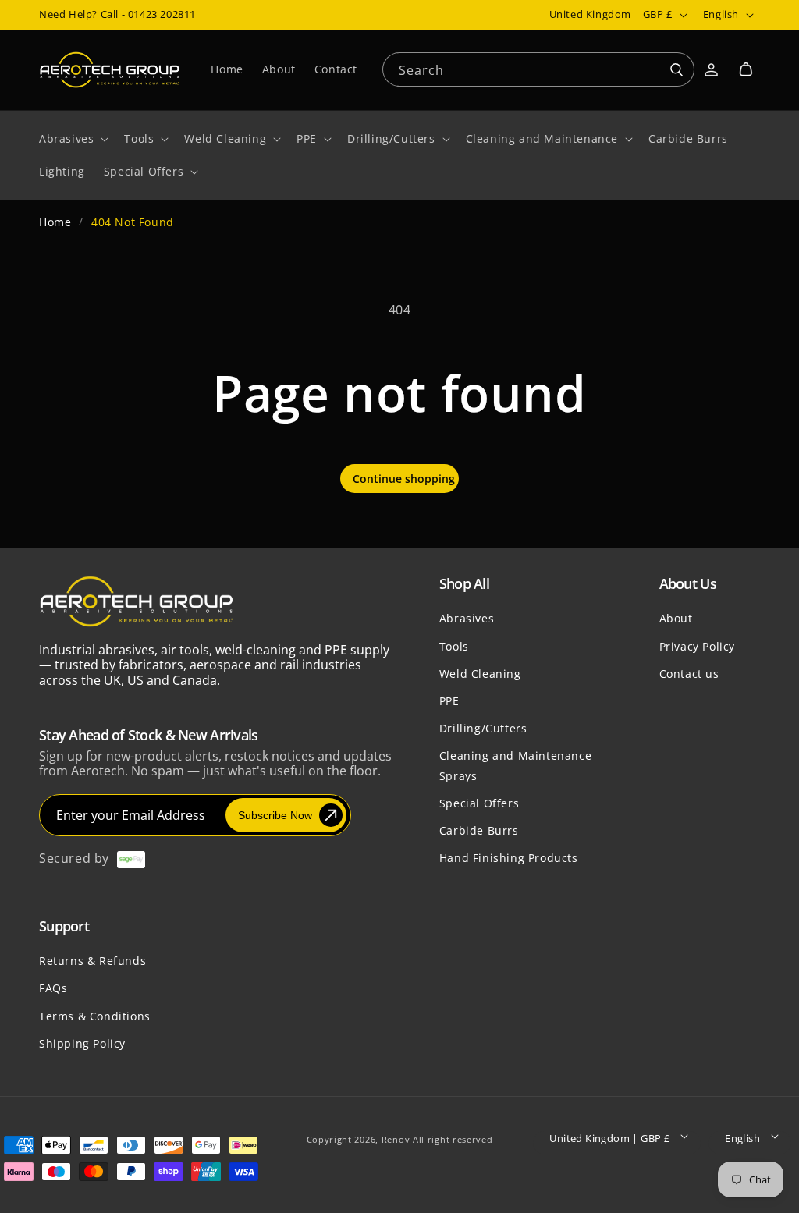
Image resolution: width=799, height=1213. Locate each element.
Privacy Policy (697, 646)
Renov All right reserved (437, 1139)
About (676, 618)
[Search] (676, 70)
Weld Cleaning (480, 673)
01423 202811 (162, 14)
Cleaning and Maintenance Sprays (515, 765)
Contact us (689, 673)
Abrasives (466, 618)
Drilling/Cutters (483, 728)
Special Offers (479, 803)
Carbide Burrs (479, 830)
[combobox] (538, 68)
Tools (454, 646)
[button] (746, 69)
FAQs (53, 988)
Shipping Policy (82, 1043)
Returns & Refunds (92, 960)
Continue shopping (404, 478)
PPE (449, 700)
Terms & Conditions (95, 1016)
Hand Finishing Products (508, 857)
